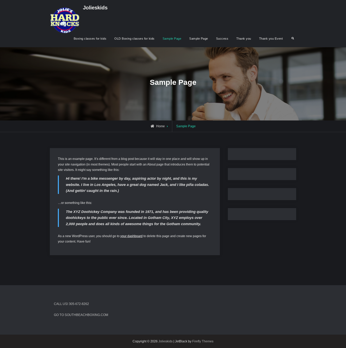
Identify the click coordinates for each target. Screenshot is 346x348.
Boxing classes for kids (90, 38)
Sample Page (172, 38)
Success (222, 38)
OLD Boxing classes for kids (134, 38)
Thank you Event (271, 38)
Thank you (243, 38)
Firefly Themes (202, 341)
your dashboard (131, 236)
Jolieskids (95, 8)
